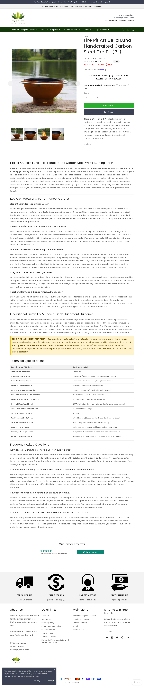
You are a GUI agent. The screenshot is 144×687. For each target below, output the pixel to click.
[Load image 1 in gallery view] (17, 134)
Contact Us (46, 619)
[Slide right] (77, 83)
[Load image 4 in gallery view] (58, 134)
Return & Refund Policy (51, 626)
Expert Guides (101, 30)
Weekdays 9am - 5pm (124, 18)
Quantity (87, 93)
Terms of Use (47, 633)
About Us (45, 616)
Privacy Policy (39, 681)
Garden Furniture (71, 30)
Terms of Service (49, 636)
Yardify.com (75, 682)
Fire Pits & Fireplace (50, 30)
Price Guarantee (48, 630)
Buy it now (109, 112)
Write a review (90, 552)
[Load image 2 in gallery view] (30, 134)
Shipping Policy (48, 623)
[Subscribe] (131, 631)
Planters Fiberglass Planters (23, 30)
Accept (51, 681)
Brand (87, 30)
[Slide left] (10, 83)
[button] (122, 29)
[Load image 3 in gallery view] (44, 134)
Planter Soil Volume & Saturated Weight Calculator (55, 641)
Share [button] (88, 144)
